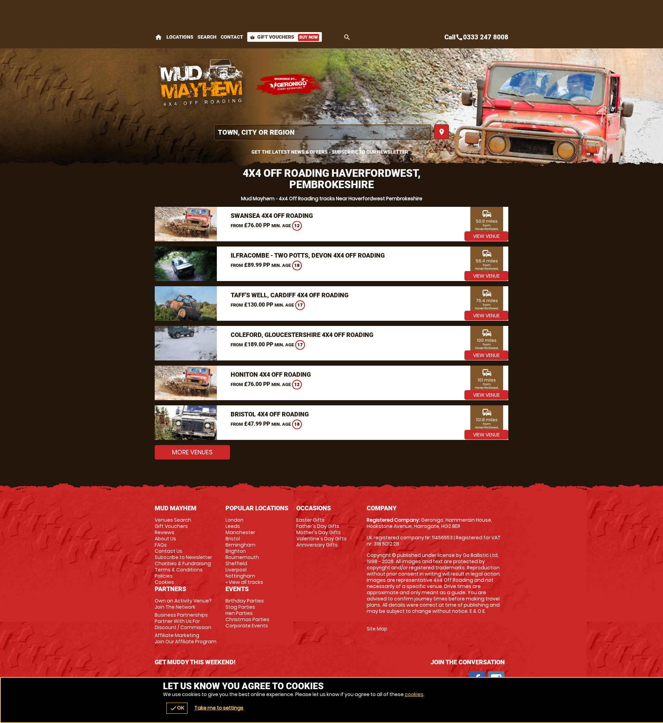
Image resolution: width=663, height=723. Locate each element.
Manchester (240, 532)
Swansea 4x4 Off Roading (272, 215)
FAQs (161, 544)
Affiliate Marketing (186, 638)
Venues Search (173, 520)
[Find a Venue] (322, 132)
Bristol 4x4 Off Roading (270, 414)
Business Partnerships (183, 621)
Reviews (164, 532)
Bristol (232, 538)
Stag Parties (240, 607)
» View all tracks (244, 582)
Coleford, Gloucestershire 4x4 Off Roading (302, 334)
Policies (164, 575)
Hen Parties (239, 613)
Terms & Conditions (179, 569)
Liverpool (236, 569)
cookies (414, 694)
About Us (165, 538)
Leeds (232, 526)
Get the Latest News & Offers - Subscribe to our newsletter (329, 152)
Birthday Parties (244, 600)
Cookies (164, 582)
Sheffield (236, 563)
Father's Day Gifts (317, 526)
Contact (232, 37)
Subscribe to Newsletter (183, 557)
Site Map (377, 628)
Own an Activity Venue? (183, 603)
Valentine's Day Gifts (321, 538)
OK (177, 708)
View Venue (486, 236)
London (234, 520)
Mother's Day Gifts (318, 532)
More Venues (192, 452)
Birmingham (240, 544)
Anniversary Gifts (317, 544)
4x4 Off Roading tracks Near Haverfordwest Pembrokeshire (350, 198)
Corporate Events (246, 625)
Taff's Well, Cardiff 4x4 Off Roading (289, 295)
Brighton (235, 551)
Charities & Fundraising (183, 563)
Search (207, 37)
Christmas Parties (247, 619)
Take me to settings (218, 707)
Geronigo (289, 84)
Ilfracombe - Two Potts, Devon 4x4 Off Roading (308, 255)
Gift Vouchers (284, 37)
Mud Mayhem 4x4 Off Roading (201, 84)
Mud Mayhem (258, 198)
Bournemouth (242, 557)
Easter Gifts (310, 520)
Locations (179, 37)
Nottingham (240, 575)
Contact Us (168, 551)
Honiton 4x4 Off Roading (271, 374)
